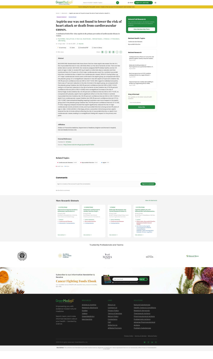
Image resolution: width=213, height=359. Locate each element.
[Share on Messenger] (109, 52)
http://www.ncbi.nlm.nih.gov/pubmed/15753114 (78, 145)
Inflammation (140, 221)
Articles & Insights (89, 305)
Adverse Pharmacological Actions (144, 323)
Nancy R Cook (70, 39)
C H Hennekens (115, 39)
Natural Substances (142, 305)
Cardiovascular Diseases (65, 221)
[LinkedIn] (152, 342)
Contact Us (112, 307)
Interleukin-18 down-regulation (144, 232)
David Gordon (87, 39)
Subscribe (141, 107)
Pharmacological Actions (144, 316)
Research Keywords (142, 310)
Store (131, 3)
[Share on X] (106, 52)
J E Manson (106, 39)
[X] (156, 342)
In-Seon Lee (78, 39)
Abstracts (64, 13)
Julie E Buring (61, 41)
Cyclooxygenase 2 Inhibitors (144, 227)
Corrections (112, 319)
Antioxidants (62, 223)
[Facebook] (148, 342)
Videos (84, 313)
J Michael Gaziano (97, 39)
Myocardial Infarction (90, 221)
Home (57, 13)
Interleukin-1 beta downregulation (145, 230)
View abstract (61, 235)
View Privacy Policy (134, 282)
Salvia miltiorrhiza (89, 219)
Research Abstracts (90, 307)
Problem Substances (142, 328)
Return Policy (113, 316)
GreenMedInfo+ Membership (88, 317)
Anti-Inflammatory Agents (143, 226)
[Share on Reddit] (113, 52)
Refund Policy (152, 336)
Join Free (145, 3)
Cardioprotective (70, 223)
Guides (85, 310)
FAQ (109, 322)
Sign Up (142, 279)
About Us (111, 305)
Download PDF (84, 47)
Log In (138, 3)
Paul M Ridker (61, 39)
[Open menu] (155, 2)
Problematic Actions (142, 319)
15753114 (68, 142)
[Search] (117, 2)
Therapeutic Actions (142, 313)
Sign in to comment (148, 184)
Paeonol (61, 219)
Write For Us (112, 325)
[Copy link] (117, 52)
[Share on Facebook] (102, 52)
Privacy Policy (113, 310)
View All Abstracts (151, 200)
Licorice (138, 219)
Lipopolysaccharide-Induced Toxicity (144, 223)
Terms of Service (141, 336)
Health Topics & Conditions (145, 307)
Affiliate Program (115, 328)
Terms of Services (115, 313)
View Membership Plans (142, 29)
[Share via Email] (120, 52)
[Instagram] (144, 342)
